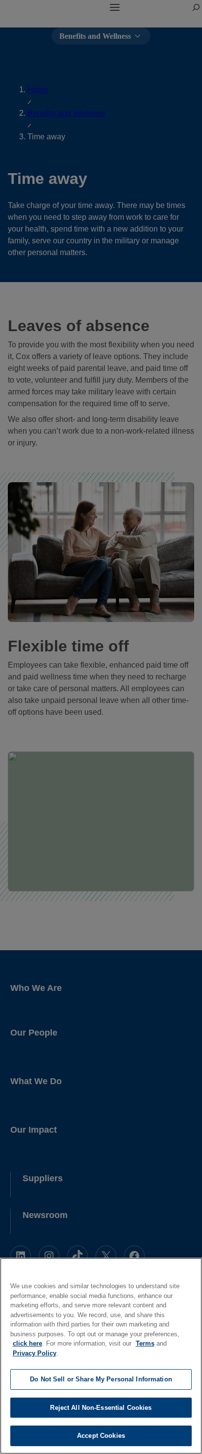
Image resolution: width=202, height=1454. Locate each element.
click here (27, 1343)
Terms (145, 1343)
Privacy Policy (34, 1353)
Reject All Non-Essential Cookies (101, 1407)
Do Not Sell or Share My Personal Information (101, 1379)
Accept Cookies (101, 1435)
